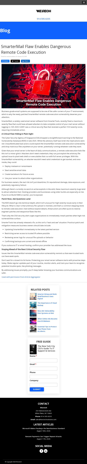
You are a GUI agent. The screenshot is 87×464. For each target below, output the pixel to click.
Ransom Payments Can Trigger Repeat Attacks (43, 436)
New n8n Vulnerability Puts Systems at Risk (46, 312)
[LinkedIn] (46, 451)
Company (34, 380)
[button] (84, 2)
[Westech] (43, 10)
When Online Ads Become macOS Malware (47, 320)
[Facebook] (41, 451)
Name (33, 356)
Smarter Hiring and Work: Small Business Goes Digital (47, 296)
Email (33, 364)
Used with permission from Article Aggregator (21, 277)
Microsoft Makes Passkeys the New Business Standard (43, 428)
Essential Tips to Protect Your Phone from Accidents (47, 329)
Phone (32, 372)
